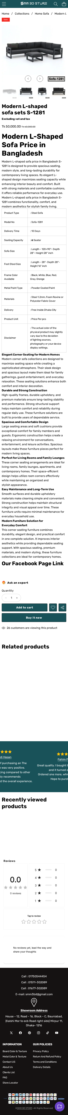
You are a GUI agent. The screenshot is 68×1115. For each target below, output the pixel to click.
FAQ (5, 1077)
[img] (15, 887)
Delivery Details (41, 1067)
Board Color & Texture (15, 1051)
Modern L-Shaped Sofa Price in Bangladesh (32, 144)
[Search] (56, 4)
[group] (9, 91)
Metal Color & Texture (14, 1056)
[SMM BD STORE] (33, 4)
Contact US (9, 1061)
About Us (8, 1067)
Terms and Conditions (45, 1061)
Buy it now (34, 617)
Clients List (9, 1072)
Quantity (8, 590)
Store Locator (10, 1082)
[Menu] (4, 4)
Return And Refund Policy (47, 1056)
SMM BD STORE (24, 1108)
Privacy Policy (41, 1051)
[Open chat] (60, 1106)
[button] (64, 4)
